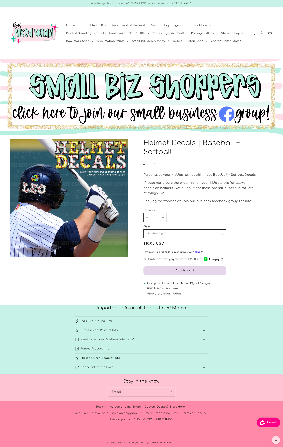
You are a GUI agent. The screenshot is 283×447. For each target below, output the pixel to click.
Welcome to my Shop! (125, 406)
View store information (164, 293)
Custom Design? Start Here (165, 406)
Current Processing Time (159, 413)
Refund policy (120, 419)
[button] (181, 25)
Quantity (149, 210)
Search (100, 406)
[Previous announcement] (10, 3)
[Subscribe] (171, 392)
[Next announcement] (272, 3)
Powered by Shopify (164, 442)
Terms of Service (194, 413)
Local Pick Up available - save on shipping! (105, 413)
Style (146, 226)
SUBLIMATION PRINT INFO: (153, 419)
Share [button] (151, 163)
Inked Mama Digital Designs (134, 442)
